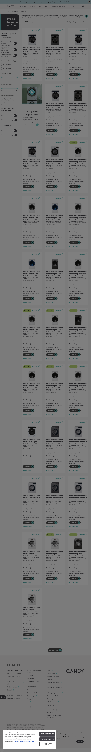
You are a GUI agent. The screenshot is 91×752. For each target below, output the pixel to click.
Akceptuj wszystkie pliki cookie (47, 734)
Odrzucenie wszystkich (47, 739)
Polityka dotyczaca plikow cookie (24, 741)
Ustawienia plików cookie (47, 744)
